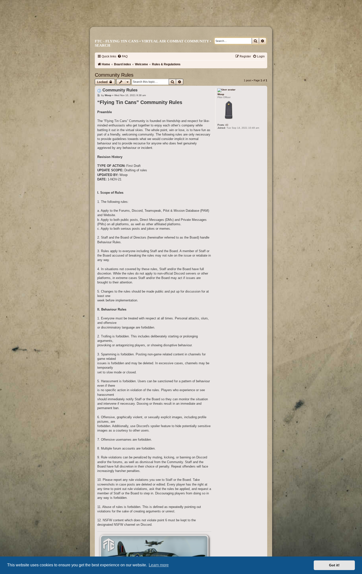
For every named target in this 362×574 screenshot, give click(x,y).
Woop (220, 94)
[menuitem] (122, 56)
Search (102, 45)
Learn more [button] (159, 565)
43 (226, 124)
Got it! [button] (334, 565)
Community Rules (114, 75)
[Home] (183, 19)
